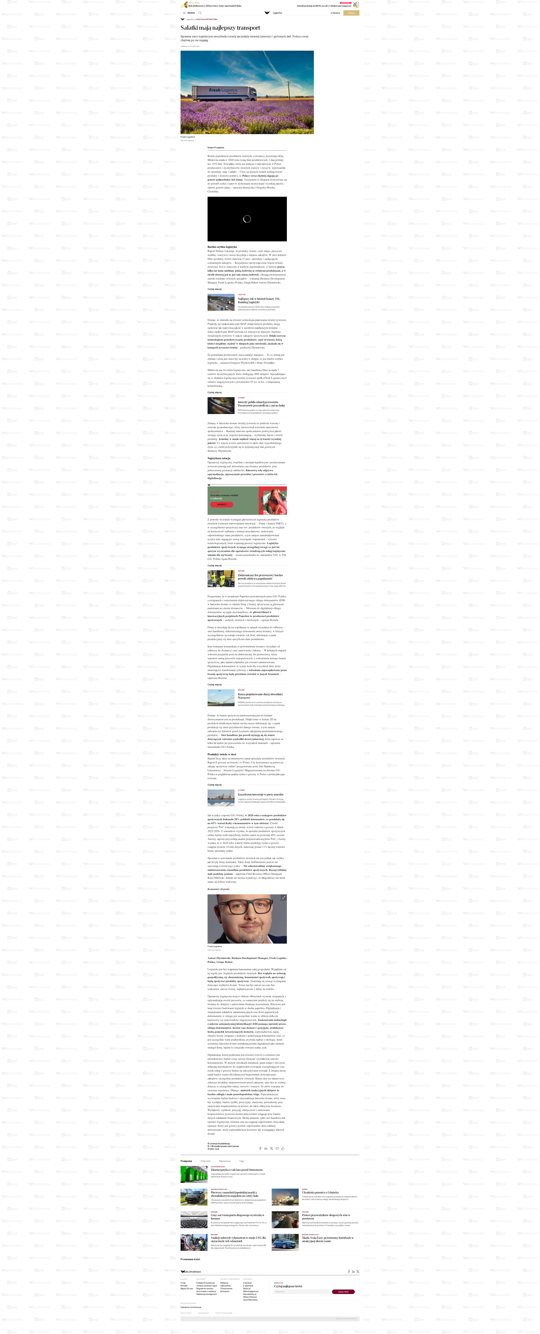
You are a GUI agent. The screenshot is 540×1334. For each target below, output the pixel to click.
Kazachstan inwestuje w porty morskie (261, 794)
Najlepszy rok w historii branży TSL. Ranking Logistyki (259, 300)
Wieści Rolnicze (250, 1297)
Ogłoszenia (225, 1286)
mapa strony (186, 1313)
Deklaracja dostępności (206, 1294)
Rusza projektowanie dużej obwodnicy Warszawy (260, 696)
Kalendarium (203, 1313)
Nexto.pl (246, 1288)
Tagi (241, 1161)
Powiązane (186, 1161)
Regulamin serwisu (204, 1288)
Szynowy (241, 398)
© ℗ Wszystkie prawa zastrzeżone (223, 1146)
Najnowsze (225, 1161)
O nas (183, 1283)
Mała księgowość (250, 1291)
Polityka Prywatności (205, 1283)
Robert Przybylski (216, 148)
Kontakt (184, 1286)
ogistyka (277, 13)
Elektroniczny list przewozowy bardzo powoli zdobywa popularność (260, 577)
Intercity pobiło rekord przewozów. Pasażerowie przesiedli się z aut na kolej (261, 404)
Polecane (206, 1161)
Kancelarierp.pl (249, 1294)
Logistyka (190, 19)
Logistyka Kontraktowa (206, 19)
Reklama (224, 1283)
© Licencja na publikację (219, 1143)
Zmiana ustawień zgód (206, 1286)
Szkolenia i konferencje (191, 1307)
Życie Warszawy (250, 1300)
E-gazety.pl (248, 1286)
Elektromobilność (218, 1167)
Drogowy (241, 571)
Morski (304, 1189)
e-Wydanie (335, 13)
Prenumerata (226, 1288)
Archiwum (225, 1291)
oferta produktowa (223, 1313)
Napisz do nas (187, 1288)
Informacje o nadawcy (206, 1291)
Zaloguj (351, 13)
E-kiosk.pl (247, 1283)
